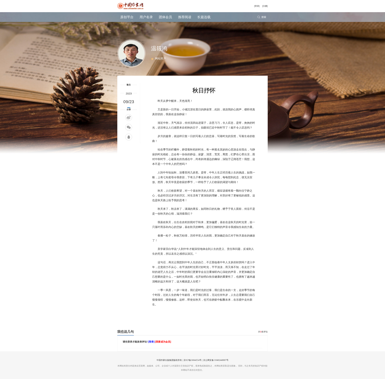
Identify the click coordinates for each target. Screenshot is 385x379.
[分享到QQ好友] (128, 137)
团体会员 (165, 17)
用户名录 (146, 17)
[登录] (257, 6)
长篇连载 (204, 17)
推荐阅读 (184, 17)
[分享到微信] (128, 127)
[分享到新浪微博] (128, 117)
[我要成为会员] (163, 341)
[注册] (265, 6)
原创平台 (127, 17)
